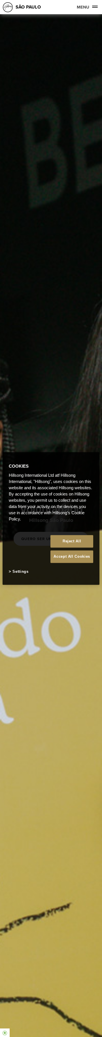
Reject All (72, 541)
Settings (20, 571)
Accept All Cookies (72, 556)
